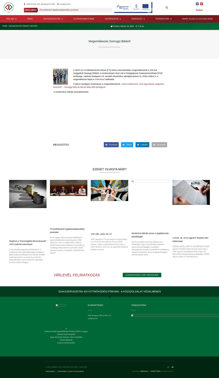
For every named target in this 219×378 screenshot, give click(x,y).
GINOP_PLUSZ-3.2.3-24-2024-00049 (197, 19)
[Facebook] (197, 4)
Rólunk (10, 19)
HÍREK (30, 19)
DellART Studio (155, 371)
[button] (167, 7)
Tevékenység (162, 19)
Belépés (199, 10)
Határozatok (112, 19)
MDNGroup (144, 371)
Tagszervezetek (52, 19)
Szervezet (136, 19)
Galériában (100, 79)
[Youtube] (201, 4)
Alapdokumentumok (83, 19)
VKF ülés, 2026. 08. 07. (101, 234)
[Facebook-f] (168, 367)
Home (4, 26)
